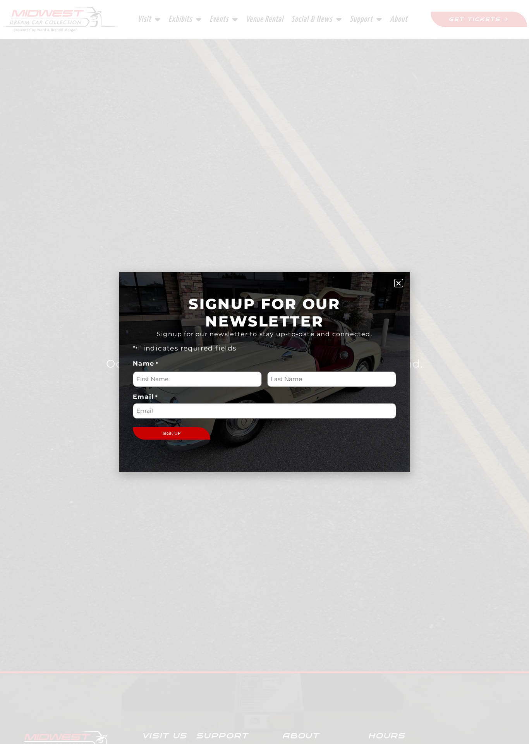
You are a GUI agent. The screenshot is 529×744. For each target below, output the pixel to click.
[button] (398, 283)
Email (145, 397)
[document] (264, 372)
